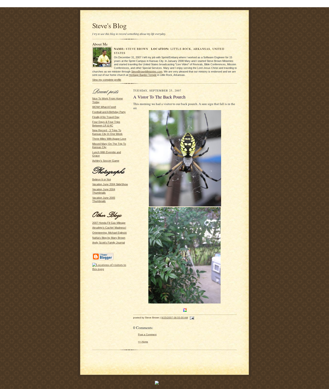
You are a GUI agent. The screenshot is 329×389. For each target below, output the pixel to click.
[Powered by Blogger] (102, 259)
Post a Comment (147, 334)
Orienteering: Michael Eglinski (109, 232)
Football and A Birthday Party (109, 112)
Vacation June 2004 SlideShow (110, 184)
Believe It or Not (101, 179)
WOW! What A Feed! (104, 106)
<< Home (143, 341)
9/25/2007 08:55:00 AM (174, 317)
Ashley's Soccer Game (105, 160)
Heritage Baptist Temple (143, 74)
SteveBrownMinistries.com (146, 71)
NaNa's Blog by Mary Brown (108, 237)
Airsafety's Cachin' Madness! (109, 227)
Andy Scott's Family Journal (108, 242)
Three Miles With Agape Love (109, 138)
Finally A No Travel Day (105, 117)
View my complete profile (106, 79)
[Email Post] (191, 317)
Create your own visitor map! (164, 387)
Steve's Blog (109, 25)
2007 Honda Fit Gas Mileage (108, 222)
